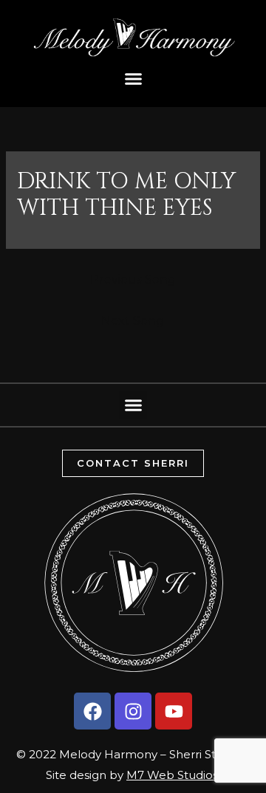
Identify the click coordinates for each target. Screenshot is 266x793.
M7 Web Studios (172, 775)
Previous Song (133, 279)
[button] (133, 79)
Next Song (132, 321)
